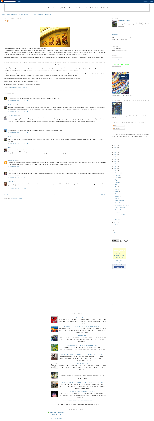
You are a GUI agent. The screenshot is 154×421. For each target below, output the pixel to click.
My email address (116, 36)
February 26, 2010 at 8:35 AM (18, 143)
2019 (115, 150)
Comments (117, 128)
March (117, 194)
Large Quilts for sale (38, 14)
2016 (115, 157)
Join (57, 414)
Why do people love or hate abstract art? (82, 345)
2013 (115, 164)
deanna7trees (11, 181)
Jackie (9, 171)
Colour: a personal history (121, 207)
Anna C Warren (11, 128)
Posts (115, 125)
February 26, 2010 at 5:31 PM (18, 156)
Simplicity (117, 212)
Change (117, 198)
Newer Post (6, 195)
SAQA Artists (119, 260)
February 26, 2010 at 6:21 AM (18, 101)
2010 (115, 171)
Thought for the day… (120, 203)
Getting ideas (82, 336)
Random (122, 255)
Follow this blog (119, 267)
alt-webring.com (119, 257)
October (117, 177)
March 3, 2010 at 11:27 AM (17, 188)
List (120, 254)
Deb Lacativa (11, 96)
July (116, 184)
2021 (115, 145)
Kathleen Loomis (12, 160)
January (117, 219)
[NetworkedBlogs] (119, 265)
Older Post (103, 195)
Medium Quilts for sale (24, 14)
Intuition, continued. (120, 214)
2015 (115, 159)
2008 (115, 225)
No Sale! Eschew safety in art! (122, 205)
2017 (115, 154)
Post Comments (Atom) (16, 198)
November (117, 175)
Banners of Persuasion (120, 209)
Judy (9, 147)
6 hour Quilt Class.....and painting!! (82, 373)
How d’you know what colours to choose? (78, 401)
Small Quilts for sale (12, 14)
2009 (115, 222)
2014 (115, 161)
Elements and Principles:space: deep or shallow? (82, 326)
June (116, 187)
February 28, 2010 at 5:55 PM (18, 177)
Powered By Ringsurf (119, 262)
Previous (116, 255)
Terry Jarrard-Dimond (13, 115)
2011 (115, 168)
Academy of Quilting (117, 59)
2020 (115, 147)
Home (3, 14)
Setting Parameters (119, 200)
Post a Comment (8, 192)
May (116, 189)
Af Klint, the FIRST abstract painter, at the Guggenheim (82, 382)
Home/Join (116, 254)
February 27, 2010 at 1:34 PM (18, 167)
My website (115, 34)
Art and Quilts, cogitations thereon (77, 7)
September (118, 180)
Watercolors (48, 14)
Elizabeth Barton (12, 105)
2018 (115, 152)
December (117, 173)
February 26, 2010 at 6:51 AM (18, 111)
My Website (115, 232)
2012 (115, 166)
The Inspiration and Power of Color (82, 391)
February (117, 196)
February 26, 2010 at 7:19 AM (18, 124)
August (117, 182)
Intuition (117, 216)
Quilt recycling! (82, 317)
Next (123, 254)
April (116, 191)
